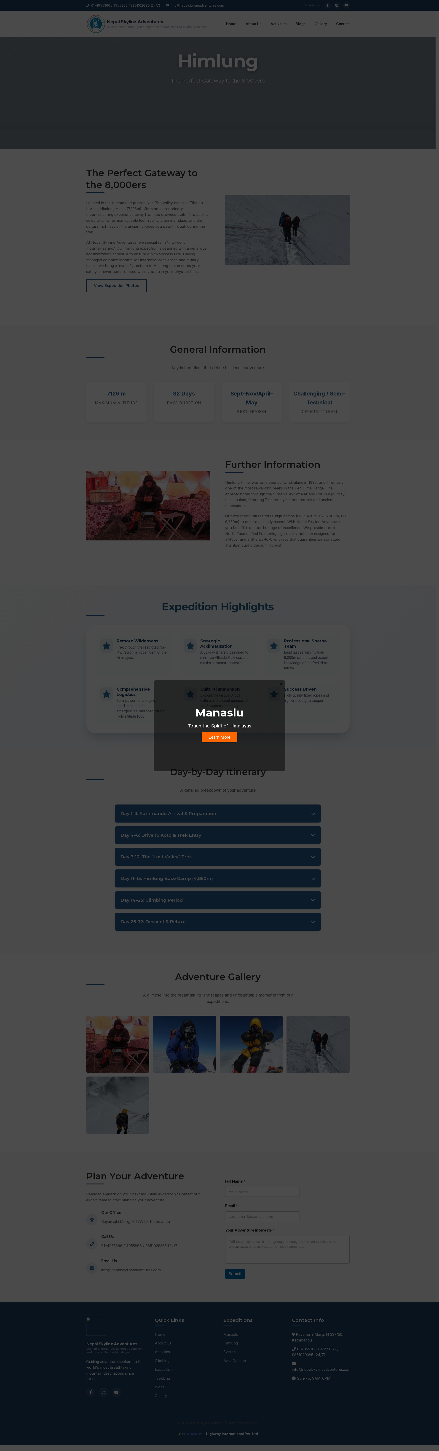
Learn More (219, 737)
